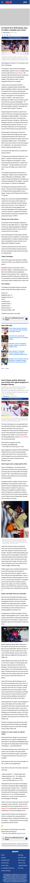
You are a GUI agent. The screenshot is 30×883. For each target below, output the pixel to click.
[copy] (10, 35)
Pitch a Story (21, 860)
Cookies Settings (5, 870)
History (7, 368)
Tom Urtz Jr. (6, 396)
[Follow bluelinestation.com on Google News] (26, 319)
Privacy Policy (5, 863)
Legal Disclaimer (22, 865)
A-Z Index (20, 868)
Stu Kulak (4, 267)
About (2, 855)
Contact (3, 857)
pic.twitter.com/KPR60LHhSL (9, 444)
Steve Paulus (6, 32)
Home (2, 368)
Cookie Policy (5, 865)
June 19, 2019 (19, 780)
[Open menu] (2, 2)
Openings (20, 855)
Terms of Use (21, 863)
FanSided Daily (5, 860)
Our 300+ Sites (22, 857)
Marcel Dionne (19, 73)
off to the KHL (24, 437)
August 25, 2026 (19, 446)
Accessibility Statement (7, 868)
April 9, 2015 (22, 833)
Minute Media (8, 874)
